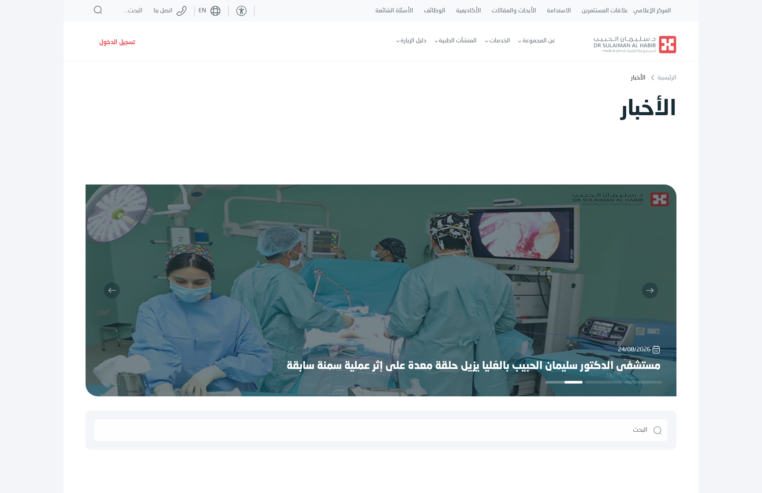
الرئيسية (666, 78)
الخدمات (499, 41)
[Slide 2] (603, 382)
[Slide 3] (564, 382)
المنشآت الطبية (458, 41)
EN (202, 11)
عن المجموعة (539, 41)
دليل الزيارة (413, 41)
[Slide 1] (643, 382)
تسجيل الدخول (117, 42)
